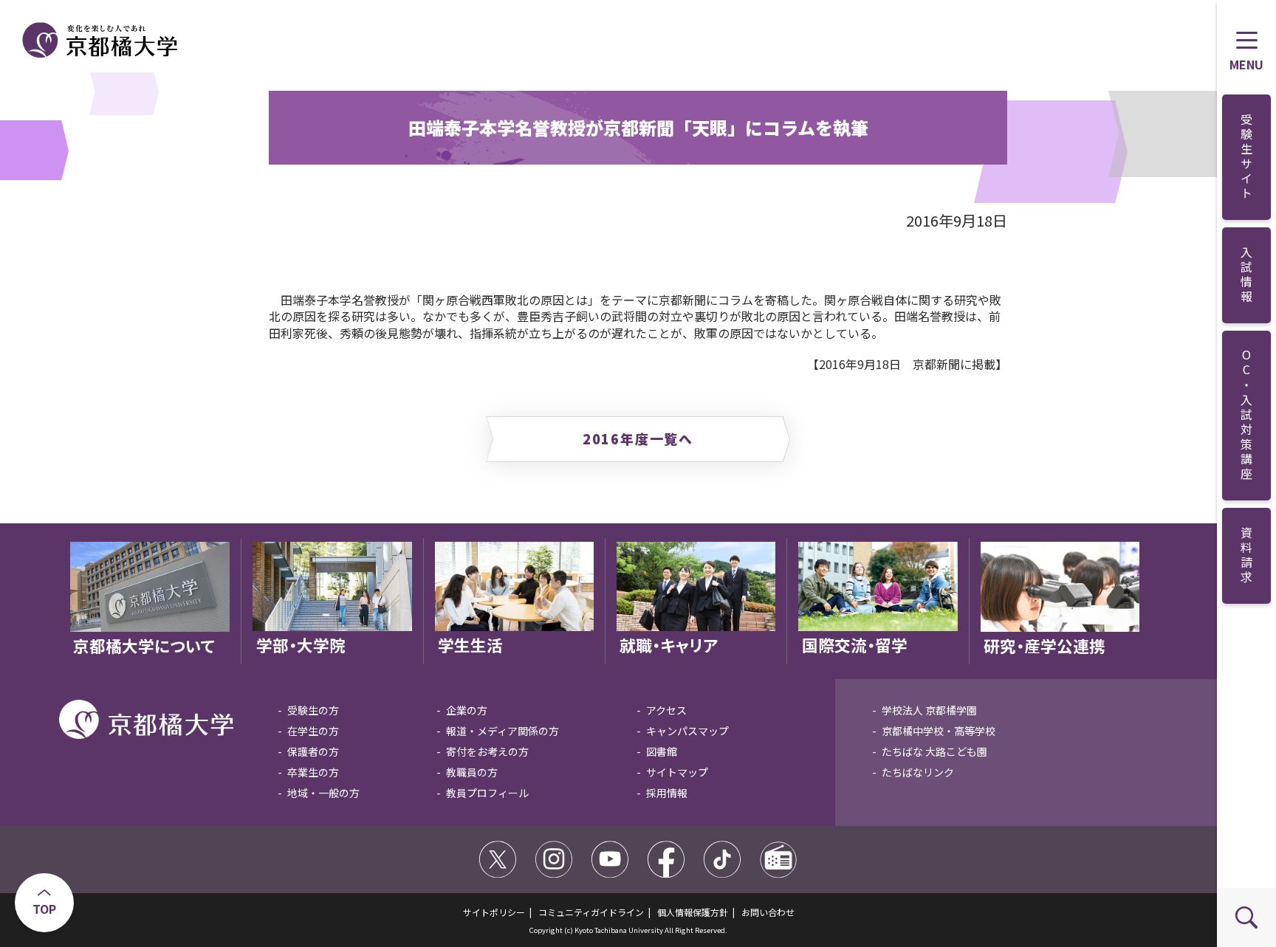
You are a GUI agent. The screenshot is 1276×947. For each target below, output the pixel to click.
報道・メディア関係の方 (502, 730)
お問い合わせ (768, 912)
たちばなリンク (918, 772)
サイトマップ (677, 772)
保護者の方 (313, 751)
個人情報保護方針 (692, 912)
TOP (44, 908)
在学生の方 (313, 730)
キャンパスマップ (687, 730)
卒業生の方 (313, 772)
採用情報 (666, 792)
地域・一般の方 (323, 792)
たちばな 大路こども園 (934, 751)
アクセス (666, 710)
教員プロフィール (487, 792)
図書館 (661, 751)
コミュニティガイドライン (591, 912)
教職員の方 (472, 772)
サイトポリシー (494, 912)
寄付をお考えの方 (487, 751)
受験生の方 (313, 710)
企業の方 (466, 710)
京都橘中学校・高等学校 (938, 730)
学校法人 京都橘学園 (929, 710)
